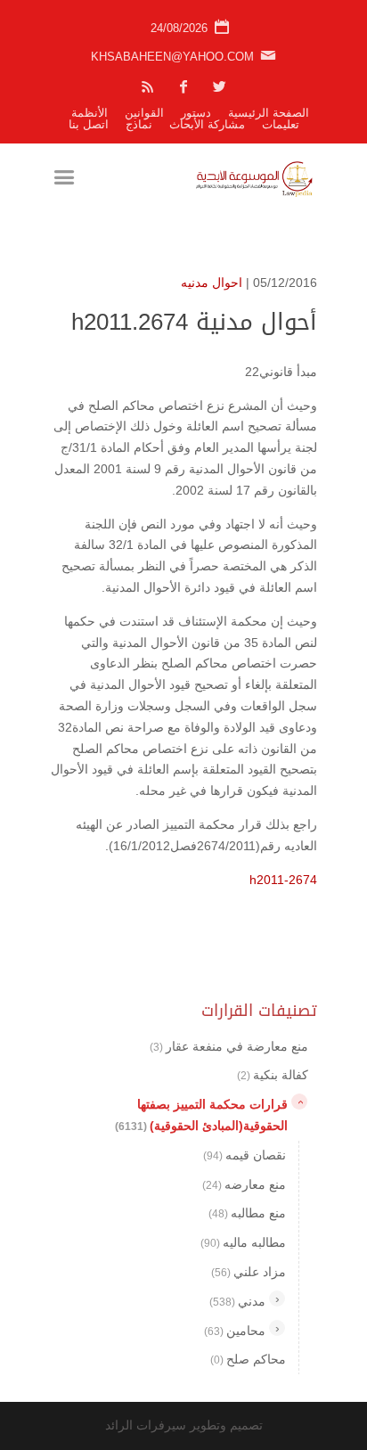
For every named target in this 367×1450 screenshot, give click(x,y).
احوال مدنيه (211, 282)
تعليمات (280, 124)
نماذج (139, 124)
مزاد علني (248, 1272)
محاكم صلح (248, 1359)
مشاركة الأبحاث (207, 124)
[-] (299, 1102)
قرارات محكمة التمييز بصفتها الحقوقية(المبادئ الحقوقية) (201, 1115)
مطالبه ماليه (243, 1242)
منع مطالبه (247, 1213)
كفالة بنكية (272, 1075)
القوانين (144, 112)
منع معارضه (244, 1184)
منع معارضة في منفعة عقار (229, 1046)
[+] (277, 1298)
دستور (196, 112)
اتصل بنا (89, 124)
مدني (237, 1301)
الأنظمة (89, 112)
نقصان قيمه (244, 1155)
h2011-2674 (283, 879)
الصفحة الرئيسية (268, 112)
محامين (234, 1330)
